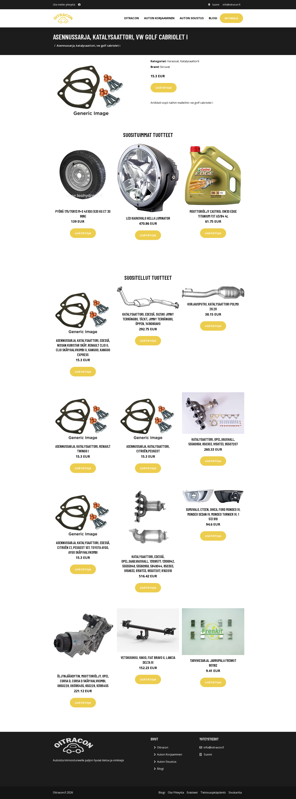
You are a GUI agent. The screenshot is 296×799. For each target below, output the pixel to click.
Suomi (215, 4)
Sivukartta (235, 792)
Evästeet (192, 792)
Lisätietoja (164, 87)
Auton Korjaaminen (169, 754)
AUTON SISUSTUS (192, 18)
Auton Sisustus (166, 762)
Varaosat (173, 61)
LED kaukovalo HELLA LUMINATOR (148, 218)
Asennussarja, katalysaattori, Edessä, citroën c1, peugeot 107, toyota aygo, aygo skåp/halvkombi (83, 547)
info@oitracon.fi (231, 4)
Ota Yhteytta (176, 792)
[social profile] (79, 4)
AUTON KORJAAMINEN (159, 18)
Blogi (213, 18)
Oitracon (162, 747)
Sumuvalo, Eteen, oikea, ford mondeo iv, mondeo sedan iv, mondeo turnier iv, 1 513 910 (213, 514)
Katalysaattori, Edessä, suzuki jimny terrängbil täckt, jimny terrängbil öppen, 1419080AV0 (148, 319)
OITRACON (131, 18)
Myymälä (231, 18)
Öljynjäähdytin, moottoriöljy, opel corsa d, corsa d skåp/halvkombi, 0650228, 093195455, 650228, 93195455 (83, 681)
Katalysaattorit (189, 61)
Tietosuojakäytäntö (213, 792)
